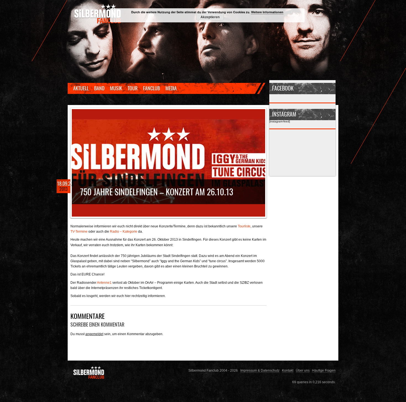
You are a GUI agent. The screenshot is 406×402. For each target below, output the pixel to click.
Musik (116, 88)
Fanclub (151, 88)
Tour (133, 88)
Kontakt (287, 370)
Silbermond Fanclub (98, 14)
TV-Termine (79, 231)
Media (171, 88)
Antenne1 (104, 282)
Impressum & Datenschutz (260, 370)
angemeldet (94, 334)
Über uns (303, 370)
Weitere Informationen (267, 12)
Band (99, 88)
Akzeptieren (210, 16)
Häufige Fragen (324, 370)
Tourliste (244, 226)
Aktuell (81, 88)
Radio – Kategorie (123, 231)
